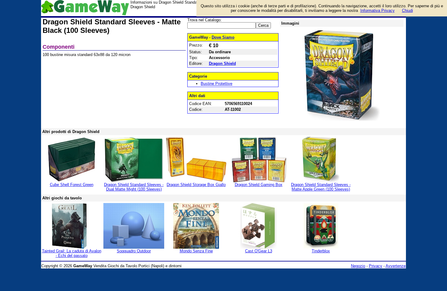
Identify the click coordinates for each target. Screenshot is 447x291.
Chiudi (407, 10)
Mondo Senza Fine (196, 251)
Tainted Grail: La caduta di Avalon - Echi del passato (71, 253)
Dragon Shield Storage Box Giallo (196, 184)
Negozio (358, 266)
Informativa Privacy (377, 10)
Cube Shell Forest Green (71, 184)
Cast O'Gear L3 (258, 251)
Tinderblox (321, 251)
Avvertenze (396, 266)
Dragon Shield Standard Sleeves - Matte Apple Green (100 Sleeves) (321, 186)
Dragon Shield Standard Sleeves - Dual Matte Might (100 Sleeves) (134, 186)
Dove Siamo (223, 37)
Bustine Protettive (216, 83)
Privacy (375, 266)
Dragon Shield (222, 63)
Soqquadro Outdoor (134, 251)
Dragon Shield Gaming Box (258, 184)
